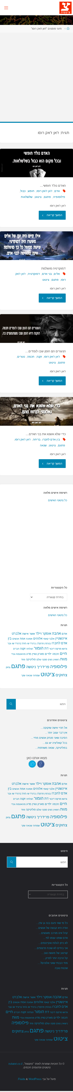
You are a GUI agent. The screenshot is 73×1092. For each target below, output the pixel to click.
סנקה (44, 659)
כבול (23, 191)
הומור (39, 648)
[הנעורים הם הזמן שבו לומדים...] (36, 328)
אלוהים (37, 638)
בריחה (36, 439)
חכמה (30, 356)
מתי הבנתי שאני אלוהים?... (53, 963)
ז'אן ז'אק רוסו (44, 191)
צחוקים (61, 675)
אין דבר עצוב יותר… (56, 732)
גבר (9, 643)
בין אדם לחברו (51, 439)
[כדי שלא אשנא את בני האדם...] (36, 411)
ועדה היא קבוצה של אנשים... (52, 927)
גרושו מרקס (61, 648)
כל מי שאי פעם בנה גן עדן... (52, 923)
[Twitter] (32, 763)
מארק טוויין (38, 653)
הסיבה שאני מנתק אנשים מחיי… (49, 737)
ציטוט (38, 196)
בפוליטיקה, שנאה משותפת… (51, 747)
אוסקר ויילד (43, 633)
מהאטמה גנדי (18, 654)
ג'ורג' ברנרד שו (19, 643)
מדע (28, 653)
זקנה (39, 356)
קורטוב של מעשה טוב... (54, 953)
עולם (38, 659)
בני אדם (47, 273)
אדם (57, 191)
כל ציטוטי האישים (57, 500)
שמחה (36, 675)
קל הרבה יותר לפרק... (55, 958)
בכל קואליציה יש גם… (55, 742)
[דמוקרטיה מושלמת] (36, 245)
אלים (57, 273)
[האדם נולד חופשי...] (36, 163)
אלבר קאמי (49, 638)
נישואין (56, 659)
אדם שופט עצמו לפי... (55, 937)
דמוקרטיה (34, 273)
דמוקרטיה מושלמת (53, 268)
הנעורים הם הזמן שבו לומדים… (45, 351)
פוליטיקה (31, 659)
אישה (25, 633)
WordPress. (29, 1079)
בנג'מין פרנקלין (44, 643)
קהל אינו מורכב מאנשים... (53, 933)
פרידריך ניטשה (37, 667)
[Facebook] (40, 763)
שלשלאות (26, 196)
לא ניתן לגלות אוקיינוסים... (53, 943)
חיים (63, 653)
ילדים (48, 653)
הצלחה (29, 648)
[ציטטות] (65, 7)
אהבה (56, 633)
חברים (16, 648)
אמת (22, 638)
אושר (32, 633)
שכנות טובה (61, 968)
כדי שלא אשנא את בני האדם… (46, 434)
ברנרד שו (31, 643)
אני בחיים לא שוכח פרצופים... (51, 948)
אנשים (15, 638)
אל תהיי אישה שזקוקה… (54, 727)
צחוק (8, 667)
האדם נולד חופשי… (53, 185)
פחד (23, 659)
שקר (23, 675)
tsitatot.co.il (15, 1063)
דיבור (52, 648)
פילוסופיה (59, 196)
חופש (31, 191)
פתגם (47, 196)
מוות (63, 659)
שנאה (43, 445)
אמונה (29, 638)
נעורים (21, 356)
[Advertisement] (36, 75)
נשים (50, 659)
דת (46, 648)
